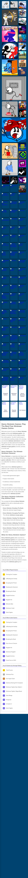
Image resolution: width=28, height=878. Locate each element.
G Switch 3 (9, 704)
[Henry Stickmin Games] (5, 4)
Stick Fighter (9, 612)
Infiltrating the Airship (11, 578)
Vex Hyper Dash (10, 678)
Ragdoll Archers (10, 595)
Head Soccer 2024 (11, 660)
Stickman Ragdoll (10, 651)
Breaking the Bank (11, 591)
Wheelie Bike (9, 604)
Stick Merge (9, 695)
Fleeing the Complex (11, 574)
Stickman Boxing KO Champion (14, 682)
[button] (3, 7)
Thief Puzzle (9, 670)
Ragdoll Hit (9, 599)
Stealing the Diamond (12, 587)
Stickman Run (10, 674)
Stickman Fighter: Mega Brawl (14, 691)
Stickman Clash (10, 608)
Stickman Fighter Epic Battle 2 (14, 687)
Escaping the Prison (11, 583)
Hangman (8, 699)
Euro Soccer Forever (11, 643)
